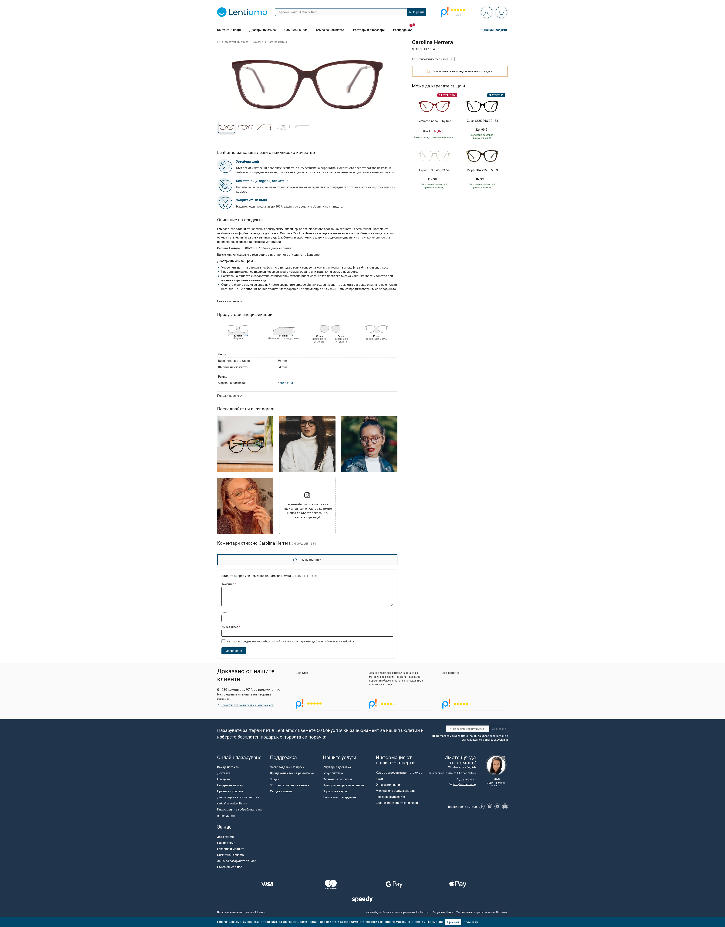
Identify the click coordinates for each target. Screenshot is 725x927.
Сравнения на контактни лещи (397, 803)
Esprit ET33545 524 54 (434, 170)
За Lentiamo (225, 837)
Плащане (223, 779)
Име (225, 612)
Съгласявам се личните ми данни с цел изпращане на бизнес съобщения (472, 738)
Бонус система (333, 773)
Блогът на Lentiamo (230, 855)
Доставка (224, 773)
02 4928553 (468, 779)
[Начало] (218, 42)
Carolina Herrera (277, 42)
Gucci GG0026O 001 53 (482, 121)
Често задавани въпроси (287, 767)
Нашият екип (226, 843)
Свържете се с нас (229, 867)
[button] (226, 127)
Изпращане (234, 651)
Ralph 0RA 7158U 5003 (482, 170)
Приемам (453, 922)
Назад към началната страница (235, 912)
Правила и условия (230, 791)
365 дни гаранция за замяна (289, 785)
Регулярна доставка (337, 767)
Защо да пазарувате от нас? (236, 861)
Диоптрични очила (236, 42)
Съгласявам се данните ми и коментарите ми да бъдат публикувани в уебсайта (290, 641)
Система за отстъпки (337, 779)
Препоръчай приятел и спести (343, 785)
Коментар (228, 584)
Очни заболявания (388, 785)
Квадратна (285, 383)
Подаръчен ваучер (230, 785)
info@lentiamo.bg (464, 784)
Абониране (499, 729)
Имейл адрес (230, 627)
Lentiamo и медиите (230, 849)
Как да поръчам (228, 767)
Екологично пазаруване (339, 797)
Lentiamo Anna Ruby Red (434, 121)
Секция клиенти (281, 791)
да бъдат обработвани (275, 641)
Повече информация (427, 922)
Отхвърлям (471, 922)
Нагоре (261, 912)
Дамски (258, 42)
